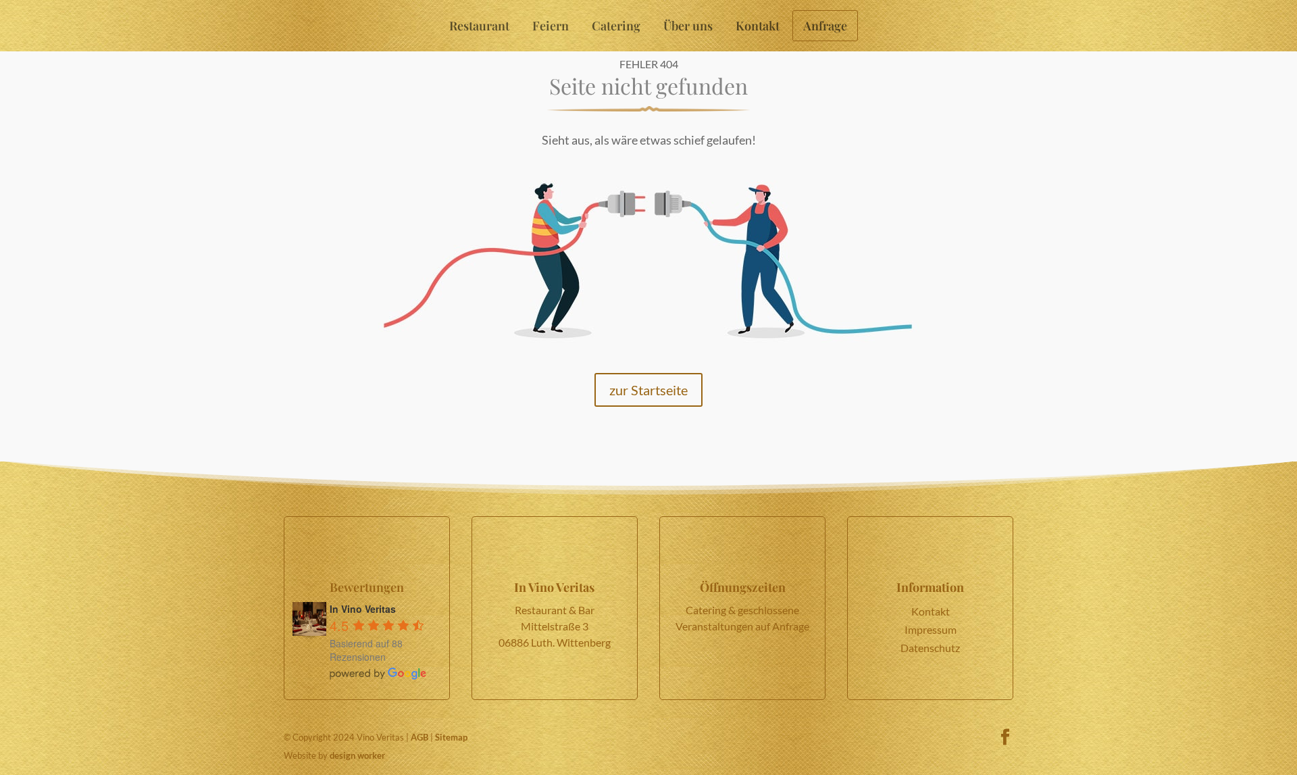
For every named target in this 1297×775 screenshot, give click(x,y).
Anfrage (825, 25)
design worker (357, 755)
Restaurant (479, 25)
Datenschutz (930, 647)
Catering (616, 25)
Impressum (931, 629)
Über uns (688, 25)
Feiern (550, 25)
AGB (419, 737)
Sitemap (451, 737)
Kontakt (758, 25)
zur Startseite (648, 390)
